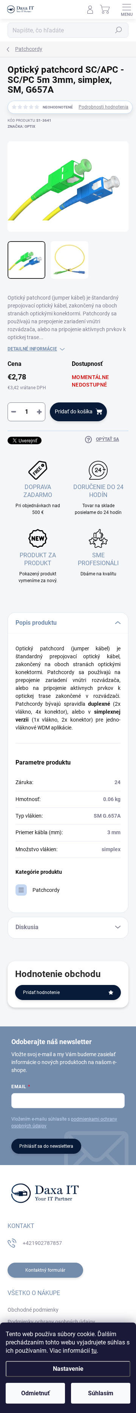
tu (94, 1350)
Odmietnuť (35, 1393)
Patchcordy (46, 890)
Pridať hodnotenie (41, 992)
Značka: (21, 126)
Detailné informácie (32, 349)
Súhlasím (100, 1393)
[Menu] (126, 9)
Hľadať (118, 30)
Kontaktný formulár (45, 1270)
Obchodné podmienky (33, 1310)
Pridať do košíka (74, 411)
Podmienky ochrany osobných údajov (51, 1322)
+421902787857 (42, 1243)
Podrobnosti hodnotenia (103, 107)
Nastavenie (68, 1368)
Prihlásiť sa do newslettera (46, 1146)
